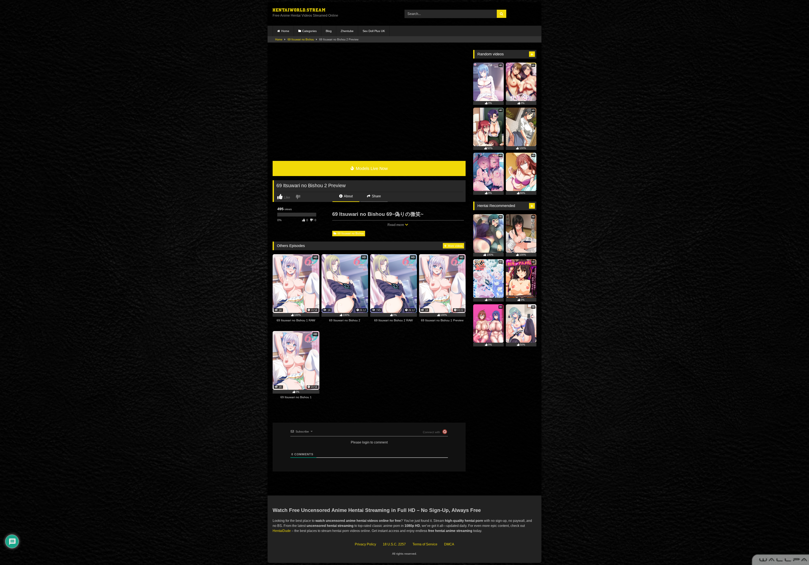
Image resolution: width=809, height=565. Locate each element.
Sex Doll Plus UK (374, 31)
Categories (309, 31)
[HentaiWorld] (299, 10)
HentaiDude (282, 531)
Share (376, 196)
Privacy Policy (365, 544)
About (348, 196)
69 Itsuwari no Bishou (301, 39)
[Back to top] (796, 552)
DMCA (449, 544)
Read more (396, 225)
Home (285, 31)
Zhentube (347, 31)
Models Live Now (371, 168)
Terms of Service (425, 544)
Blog (329, 31)
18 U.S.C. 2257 (394, 544)
